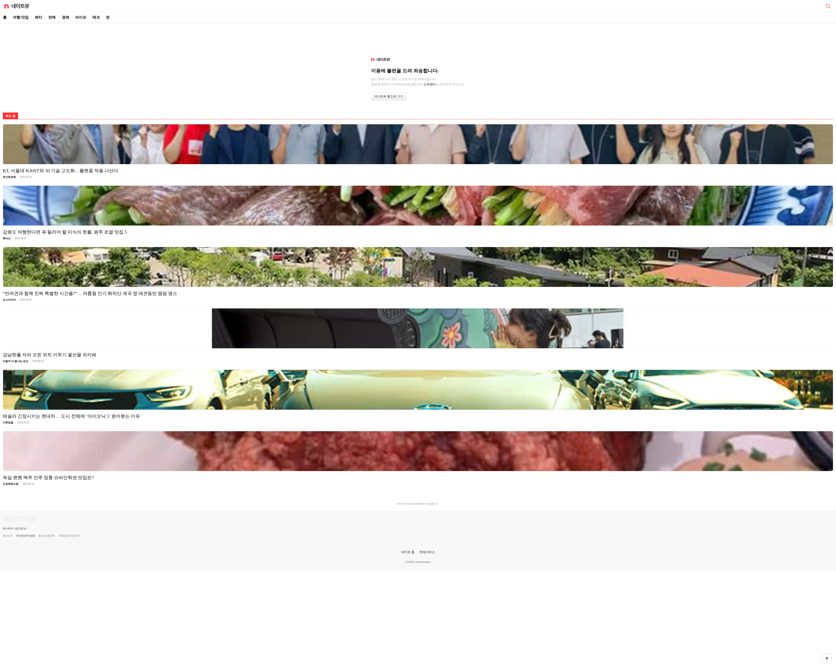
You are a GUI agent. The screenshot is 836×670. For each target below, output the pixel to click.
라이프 (80, 17)
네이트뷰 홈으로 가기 (388, 96)
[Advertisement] (418, 38)
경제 (65, 17)
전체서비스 (427, 552)
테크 (96, 17)
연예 (52, 17)
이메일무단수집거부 (69, 535)
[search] (828, 6)
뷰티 (38, 17)
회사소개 (7, 535)
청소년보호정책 (46, 535)
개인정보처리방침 (25, 535)
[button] (827, 659)
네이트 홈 (408, 552)
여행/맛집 (21, 17)
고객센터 (429, 84)
